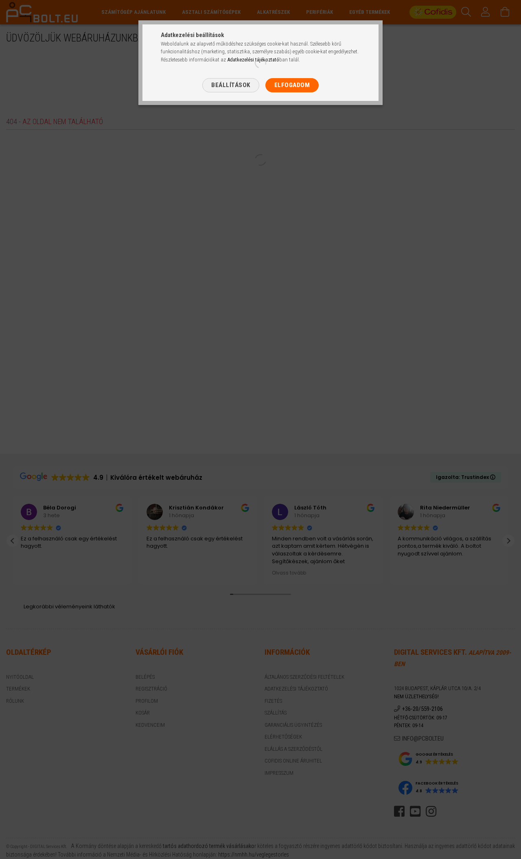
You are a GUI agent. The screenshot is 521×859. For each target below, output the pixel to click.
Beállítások (230, 85)
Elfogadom (292, 85)
